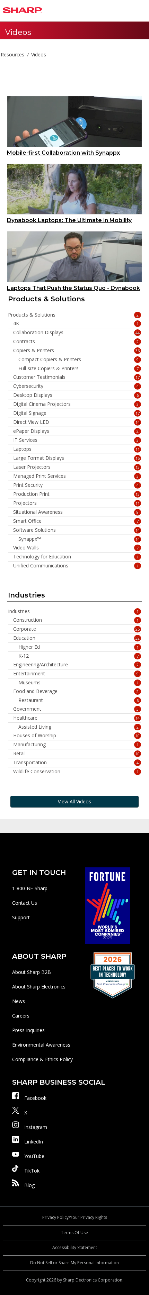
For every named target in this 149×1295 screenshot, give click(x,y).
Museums (78, 683)
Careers (20, 1015)
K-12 (78, 656)
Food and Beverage (76, 691)
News (18, 1001)
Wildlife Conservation (76, 771)
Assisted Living (78, 727)
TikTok (32, 1170)
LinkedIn (33, 1141)
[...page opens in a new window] (107, 905)
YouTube (34, 1156)
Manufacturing (76, 744)
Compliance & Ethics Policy (42, 1059)
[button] (142, 10)
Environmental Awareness (41, 1044)
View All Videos (74, 801)
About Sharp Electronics (38, 986)
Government (76, 709)
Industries (73, 611)
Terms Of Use (74, 1232)
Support (21, 917)
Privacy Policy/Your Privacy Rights (74, 1217)
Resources (12, 54)
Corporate (76, 629)
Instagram (35, 1127)
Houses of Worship (76, 735)
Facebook (35, 1098)
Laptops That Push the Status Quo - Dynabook (73, 288)
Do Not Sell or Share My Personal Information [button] (74, 1263)
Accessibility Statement (74, 1247)
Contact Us (24, 903)
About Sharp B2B (31, 972)
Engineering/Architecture (76, 665)
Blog (29, 1185)
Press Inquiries (28, 1030)
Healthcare (76, 718)
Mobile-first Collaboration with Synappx (63, 152)
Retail (76, 753)
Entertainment (76, 674)
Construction (76, 620)
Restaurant (78, 700)
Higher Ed (78, 647)
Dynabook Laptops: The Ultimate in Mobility (69, 220)
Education (76, 638)
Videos (38, 54)
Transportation (76, 762)
